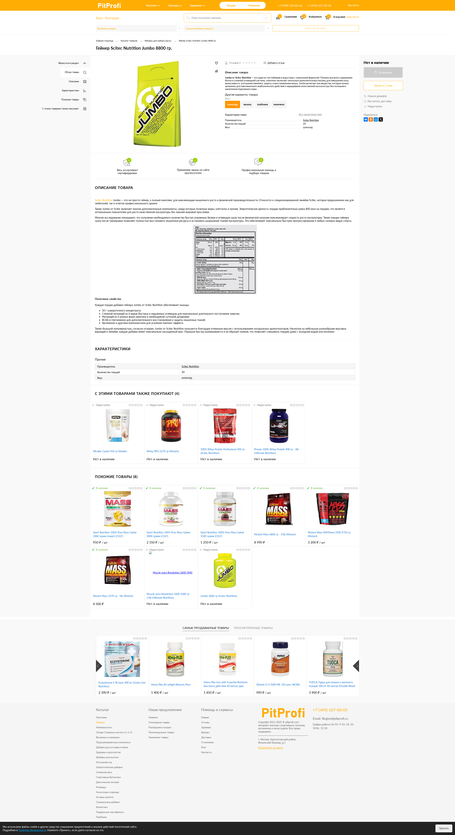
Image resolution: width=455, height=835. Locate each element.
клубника (262, 104)
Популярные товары (159, 722)
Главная (205, 717)
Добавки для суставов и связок (112, 747)
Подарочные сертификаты (110, 812)
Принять (444, 828)
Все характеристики (310, 114)
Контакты (353, 5)
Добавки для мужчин (107, 757)
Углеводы (101, 787)
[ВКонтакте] (366, 119)
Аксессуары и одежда (107, 792)
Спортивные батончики (108, 777)
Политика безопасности (32, 830)
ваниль (247, 104)
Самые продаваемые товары (206, 627)
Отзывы (205, 722)
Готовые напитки (105, 797)
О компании (207, 742)
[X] (381, 119)
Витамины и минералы (108, 737)
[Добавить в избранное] (216, 63)
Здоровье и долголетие (108, 752)
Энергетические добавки (109, 767)
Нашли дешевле (377, 96)
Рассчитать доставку (380, 101)
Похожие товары (70, 99)
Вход (99, 17)
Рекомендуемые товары (161, 732)
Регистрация (112, 17)
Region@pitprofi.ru (335, 718)
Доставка (206, 737)
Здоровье (206, 727)
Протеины (101, 717)
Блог (203, 747)
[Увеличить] (158, 104)
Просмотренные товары (253, 627)
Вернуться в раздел (68, 63)
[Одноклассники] (371, 119)
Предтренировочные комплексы (113, 742)
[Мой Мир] (376, 119)
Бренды (205, 732)
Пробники (101, 817)
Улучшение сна (104, 762)
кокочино (279, 104)
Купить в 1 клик (383, 85)
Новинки (153, 717)
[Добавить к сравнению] (216, 71)
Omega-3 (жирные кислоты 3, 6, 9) (114, 732)
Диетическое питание (107, 782)
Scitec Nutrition (311, 120)
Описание (74, 81)
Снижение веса (104, 772)
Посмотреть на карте (270, 747)
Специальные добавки (108, 802)
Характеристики (70, 90)
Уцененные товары (158, 737)
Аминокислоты (104, 727)
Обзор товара (72, 72)
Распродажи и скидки (160, 727)
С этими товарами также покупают (60, 108)
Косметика (101, 807)
